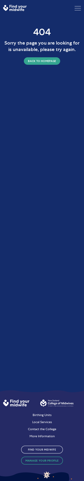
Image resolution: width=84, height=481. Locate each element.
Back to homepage (42, 61)
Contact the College (42, 429)
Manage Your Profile (42, 460)
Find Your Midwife (42, 449)
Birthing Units (42, 415)
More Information (42, 436)
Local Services (42, 422)
